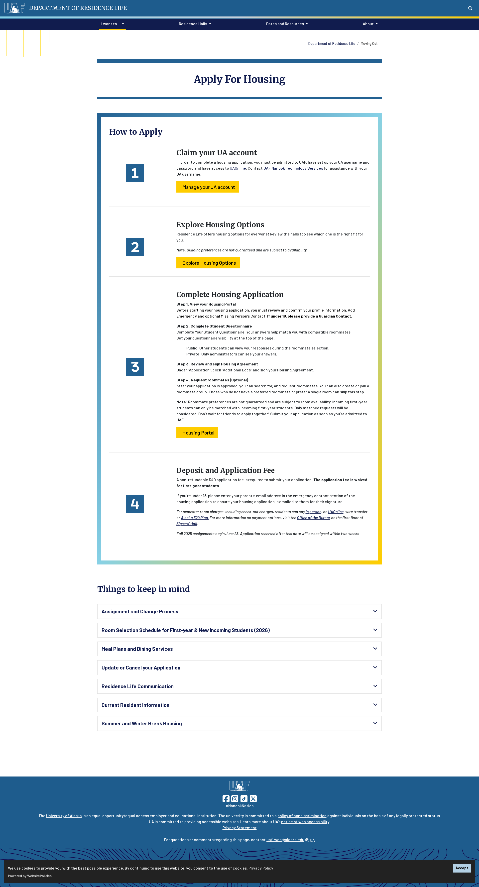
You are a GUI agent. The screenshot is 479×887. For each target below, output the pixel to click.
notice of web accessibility (305, 821)
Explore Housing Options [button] (209, 263)
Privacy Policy (260, 868)
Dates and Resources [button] (285, 23)
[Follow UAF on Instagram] (234, 798)
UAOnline (238, 168)
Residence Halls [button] (193, 23)
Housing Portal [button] (198, 433)
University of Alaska (64, 815)
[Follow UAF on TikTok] (244, 798)
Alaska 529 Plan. (195, 517)
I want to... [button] (110, 23)
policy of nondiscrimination (302, 815)
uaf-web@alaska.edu (285, 839)
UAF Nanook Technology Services (293, 168)
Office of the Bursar (313, 517)
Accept (462, 868)
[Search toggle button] (470, 8)
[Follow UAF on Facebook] (226, 798)
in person (313, 511)
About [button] (368, 23)
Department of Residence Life (331, 43)
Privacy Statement (240, 827)
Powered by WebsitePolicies (30, 876)
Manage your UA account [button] (208, 187)
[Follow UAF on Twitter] (253, 798)
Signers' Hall (186, 523)
